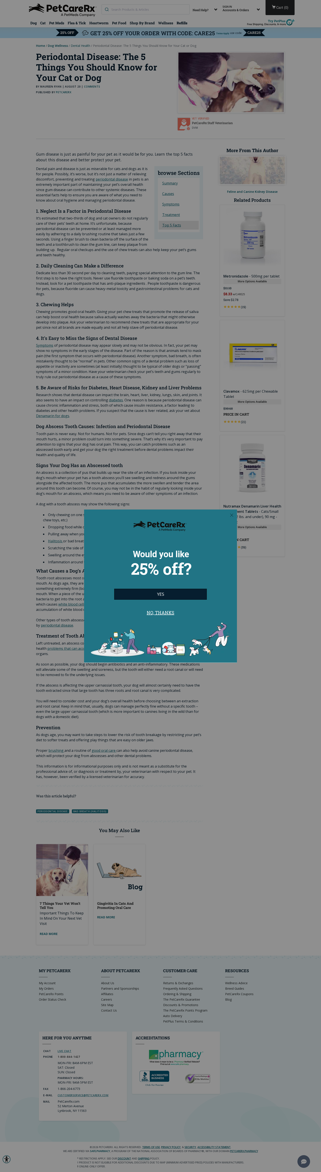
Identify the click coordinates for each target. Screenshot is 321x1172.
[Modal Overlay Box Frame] (160, 586)
